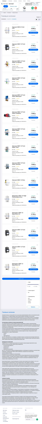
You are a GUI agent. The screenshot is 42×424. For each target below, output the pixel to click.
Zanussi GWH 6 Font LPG (18, 27)
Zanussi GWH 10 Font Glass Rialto (18, 129)
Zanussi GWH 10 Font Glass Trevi (18, 146)
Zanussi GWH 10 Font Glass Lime (18, 78)
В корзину (33, 35)
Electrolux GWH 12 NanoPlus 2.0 (17, 264)
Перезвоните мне (35, 4)
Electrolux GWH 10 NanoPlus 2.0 (17, 213)
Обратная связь (15, 410)
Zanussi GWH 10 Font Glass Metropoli (18, 95)
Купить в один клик (33, 32)
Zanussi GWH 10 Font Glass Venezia (18, 163)
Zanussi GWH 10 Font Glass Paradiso (18, 112)
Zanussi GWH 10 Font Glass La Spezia (18, 61)
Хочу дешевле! (33, 30)
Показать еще (21, 278)
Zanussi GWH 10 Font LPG (18, 44)
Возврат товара (15, 412)
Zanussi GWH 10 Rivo (18, 180)
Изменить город (13, 6)
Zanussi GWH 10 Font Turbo (18, 230)
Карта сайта (14, 413)
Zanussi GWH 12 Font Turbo (18, 247)
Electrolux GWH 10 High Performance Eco (19, 196)
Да (5, 6)
